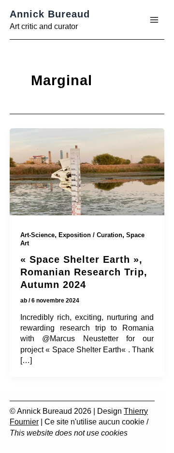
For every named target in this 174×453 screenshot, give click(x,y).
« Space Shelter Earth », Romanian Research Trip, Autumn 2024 (83, 272)
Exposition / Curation (90, 235)
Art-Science (37, 235)
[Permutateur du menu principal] (154, 20)
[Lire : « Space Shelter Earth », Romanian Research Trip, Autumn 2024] (87, 174)
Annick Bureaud (50, 14)
